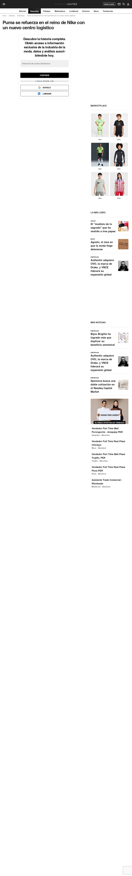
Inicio (4, 15)
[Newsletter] (119, 4)
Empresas (21, 15)
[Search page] (123, 4)
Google (47, 87)
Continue (44, 75)
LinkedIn (47, 93)
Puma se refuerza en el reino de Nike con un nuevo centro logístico (51, 15)
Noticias (12, 15)
